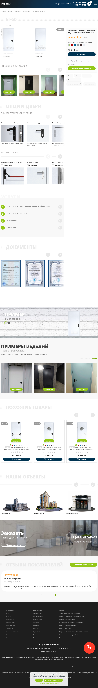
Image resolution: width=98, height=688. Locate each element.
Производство (37, 619)
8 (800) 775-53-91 (80, 5)
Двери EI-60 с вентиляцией (67, 619)
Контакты (9, 638)
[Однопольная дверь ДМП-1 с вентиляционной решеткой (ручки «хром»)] (81, 432)
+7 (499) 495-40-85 (79, 3)
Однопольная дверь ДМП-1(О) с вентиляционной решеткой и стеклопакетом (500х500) (49, 449)
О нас (8, 613)
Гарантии (36, 629)
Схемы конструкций (12, 632)
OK (39, 680)
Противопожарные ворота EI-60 (68, 635)
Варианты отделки (38, 635)
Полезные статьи (38, 638)
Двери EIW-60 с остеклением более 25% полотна (73, 632)
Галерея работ (10, 622)
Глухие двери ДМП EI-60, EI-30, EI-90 (69, 613)
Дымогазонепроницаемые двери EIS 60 (71, 622)
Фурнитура (36, 632)
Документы (9, 629)
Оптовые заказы (38, 616)
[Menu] (95, 4)
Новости (8, 635)
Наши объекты (11, 625)
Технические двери (65, 638)
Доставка (36, 622)
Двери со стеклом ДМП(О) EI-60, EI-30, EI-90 (71, 616)
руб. (16, 455)
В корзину (82, 54)
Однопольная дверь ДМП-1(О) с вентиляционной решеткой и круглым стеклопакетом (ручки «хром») (17, 449)
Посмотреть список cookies (53, 680)
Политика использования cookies (49, 683)
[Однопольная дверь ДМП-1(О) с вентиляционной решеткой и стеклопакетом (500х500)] (49, 432)
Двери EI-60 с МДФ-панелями (67, 625)
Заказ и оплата (37, 613)
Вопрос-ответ (10, 619)
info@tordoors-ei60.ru (63, 4)
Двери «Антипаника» (65, 629)
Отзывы (8, 616)
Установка (36, 625)
